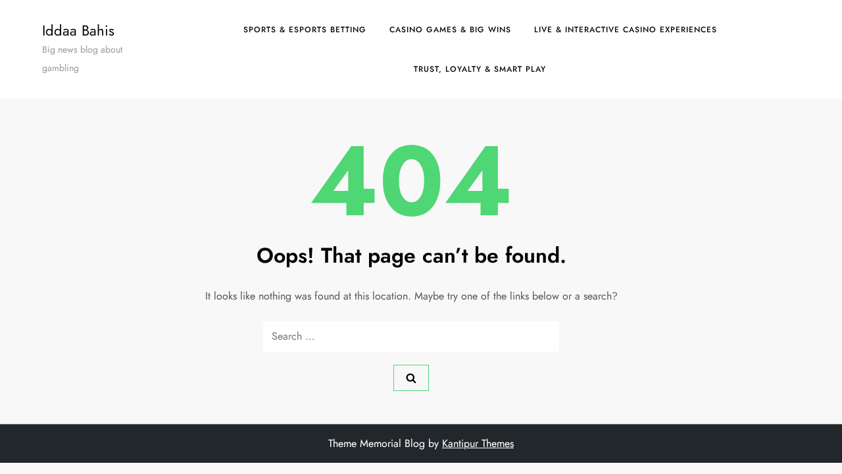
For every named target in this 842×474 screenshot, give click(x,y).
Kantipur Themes (478, 443)
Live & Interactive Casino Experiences (625, 30)
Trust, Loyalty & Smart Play (480, 69)
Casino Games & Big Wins (450, 30)
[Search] (411, 378)
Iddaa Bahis (78, 30)
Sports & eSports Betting (304, 30)
